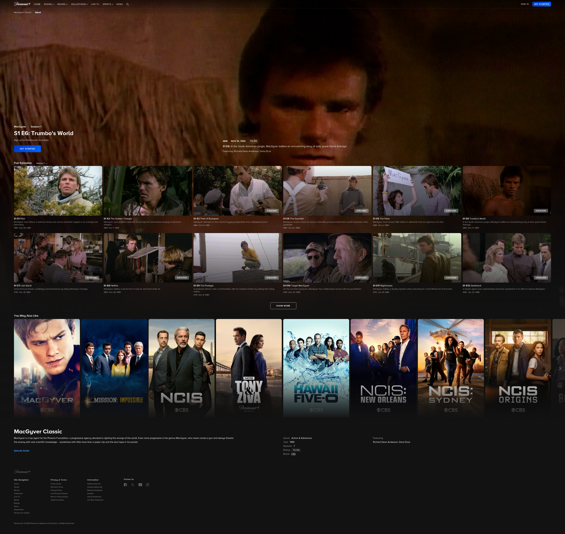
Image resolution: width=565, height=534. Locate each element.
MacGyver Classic (22, 12)
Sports (16, 500)
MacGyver (20, 126)
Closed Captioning (94, 487)
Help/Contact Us (93, 484)
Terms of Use (56, 484)
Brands (17, 503)
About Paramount (94, 497)
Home (37, 4)
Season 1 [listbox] (40, 163)
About (38, 12)
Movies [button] (61, 4)
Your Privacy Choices (59, 493)
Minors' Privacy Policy (59, 497)
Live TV (95, 4)
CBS (293, 454)
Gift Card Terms (57, 487)
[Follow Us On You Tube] (140, 484)
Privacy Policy (56, 490)
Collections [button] (79, 4)
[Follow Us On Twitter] (132, 484)
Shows (16, 487)
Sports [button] (107, 4)
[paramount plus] (22, 4)
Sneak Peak (18, 510)
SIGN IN (525, 4)
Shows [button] (48, 4)
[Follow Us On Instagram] (147, 484)
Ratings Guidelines (94, 490)
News (120, 4)
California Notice (57, 500)
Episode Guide (21, 451)
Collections (18, 493)
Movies (17, 490)
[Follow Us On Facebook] (125, 484)
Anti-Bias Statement (95, 500)
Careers (90, 493)
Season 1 (36, 126)
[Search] (127, 4)
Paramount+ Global (21, 513)
